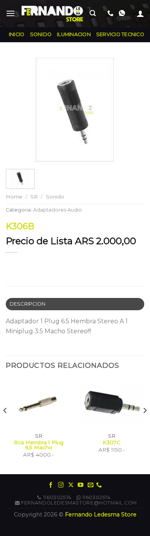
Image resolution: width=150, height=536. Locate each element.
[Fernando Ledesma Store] (52, 13)
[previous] (5, 426)
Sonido (55, 197)
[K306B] (75, 109)
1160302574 (57, 497)
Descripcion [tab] (28, 304)
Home (14, 197)
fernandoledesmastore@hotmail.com (79, 503)
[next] (144, 426)
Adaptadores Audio (57, 210)
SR (34, 197)
